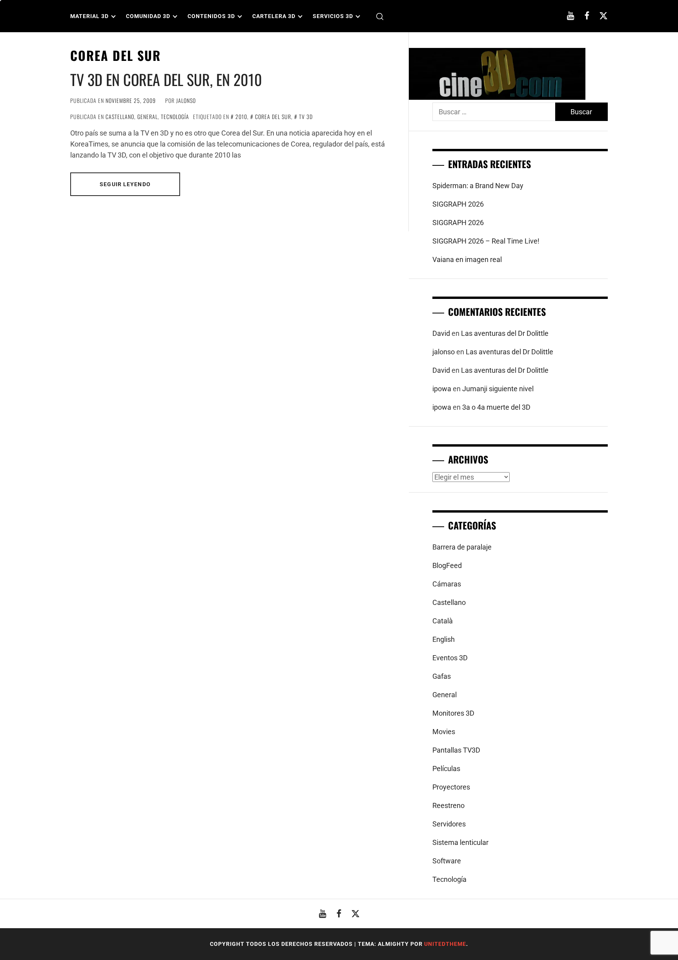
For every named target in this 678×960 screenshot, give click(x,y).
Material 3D (89, 16)
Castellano (120, 116)
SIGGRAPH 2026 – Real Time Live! (485, 241)
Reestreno (448, 805)
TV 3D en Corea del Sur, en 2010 (166, 79)
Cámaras (446, 584)
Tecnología (175, 116)
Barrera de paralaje (462, 547)
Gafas (441, 676)
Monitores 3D (453, 713)
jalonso (186, 100)
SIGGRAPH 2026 (458, 204)
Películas (446, 768)
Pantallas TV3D (456, 750)
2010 (241, 116)
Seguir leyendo (125, 184)
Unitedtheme (445, 944)
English (443, 639)
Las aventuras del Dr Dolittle (505, 333)
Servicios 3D (333, 16)
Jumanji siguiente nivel (498, 389)
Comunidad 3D (148, 16)
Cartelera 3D (273, 16)
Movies (443, 731)
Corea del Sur (273, 116)
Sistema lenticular (460, 842)
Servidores (449, 824)
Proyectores (451, 787)
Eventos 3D (450, 658)
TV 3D (306, 116)
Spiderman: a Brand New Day (477, 185)
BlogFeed (447, 565)
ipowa (441, 389)
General (147, 116)
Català (442, 621)
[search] (379, 16)
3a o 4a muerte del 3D (496, 407)
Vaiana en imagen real (467, 259)
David (441, 333)
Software (446, 861)
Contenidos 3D (211, 16)
